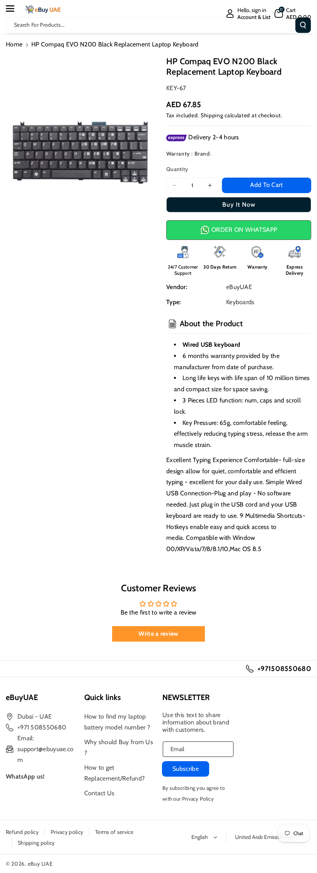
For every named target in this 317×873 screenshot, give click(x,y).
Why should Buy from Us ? (118, 747)
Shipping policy (36, 842)
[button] (14, 8)
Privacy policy (67, 831)
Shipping (212, 115)
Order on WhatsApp (243, 229)
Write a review (158, 633)
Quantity (177, 169)
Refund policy (22, 831)
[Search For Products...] (303, 25)
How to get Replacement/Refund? (114, 773)
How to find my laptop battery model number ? (117, 722)
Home (14, 44)
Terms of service (114, 831)
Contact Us (99, 793)
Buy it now (239, 204)
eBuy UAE (40, 863)
